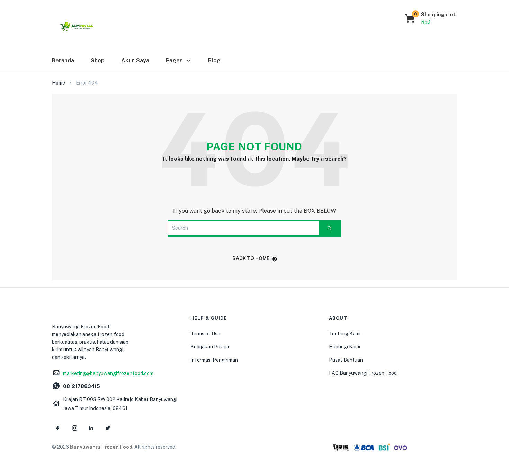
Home (58, 83)
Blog (214, 60)
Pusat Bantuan (346, 360)
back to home (250, 258)
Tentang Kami (344, 333)
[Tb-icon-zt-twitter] (108, 428)
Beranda (63, 60)
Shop (98, 60)
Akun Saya (135, 60)
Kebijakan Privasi (209, 347)
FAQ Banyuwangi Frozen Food (363, 373)
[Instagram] (74, 428)
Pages (175, 60)
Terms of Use (205, 333)
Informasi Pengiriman (214, 360)
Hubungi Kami (344, 347)
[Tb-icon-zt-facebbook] (58, 428)
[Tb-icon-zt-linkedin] (91, 428)
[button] (430, 18)
